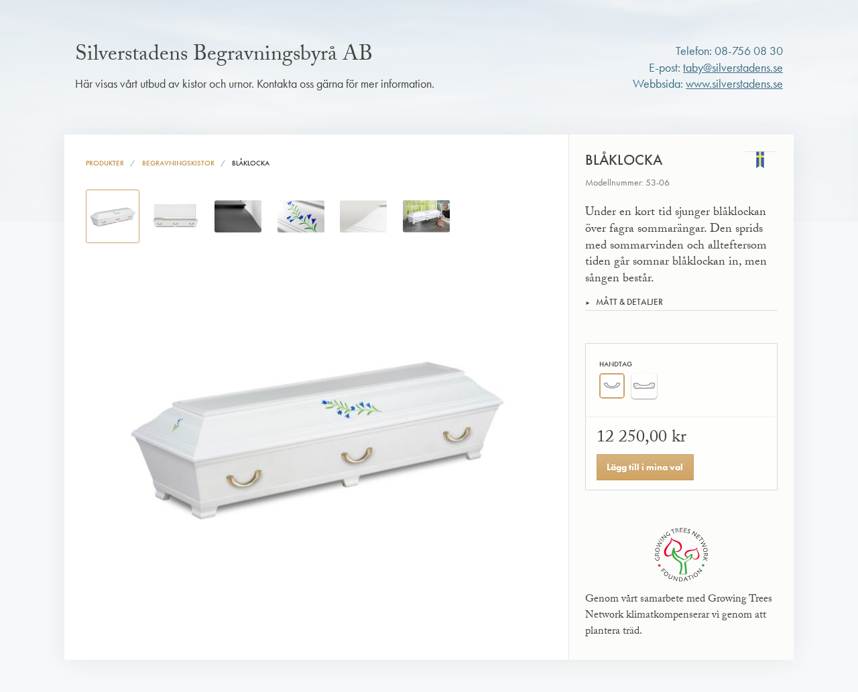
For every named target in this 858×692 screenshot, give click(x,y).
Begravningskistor (178, 162)
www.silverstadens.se (734, 83)
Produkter (105, 162)
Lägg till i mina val (645, 467)
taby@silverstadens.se (733, 67)
